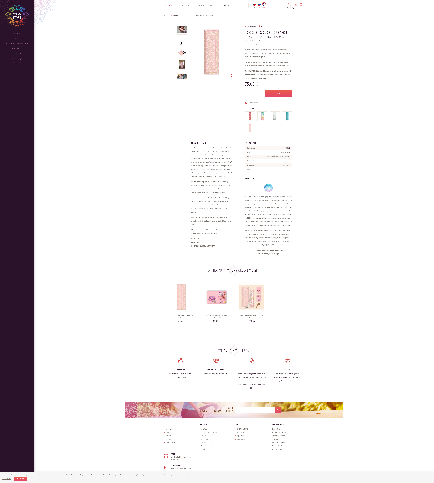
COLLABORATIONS (242, 429)
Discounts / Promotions (17, 44)
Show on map (175, 459)
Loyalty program (277, 449)
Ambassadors (241, 439)
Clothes (203, 443)
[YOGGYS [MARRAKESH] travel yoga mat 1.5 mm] (287, 116)
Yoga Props (199, 5)
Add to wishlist (252, 26)
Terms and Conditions (278, 436)
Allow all (20, 479)
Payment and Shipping (279, 432)
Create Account (170, 443)
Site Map (168, 432)
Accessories (184, 5)
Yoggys (17, 39)
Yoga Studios (240, 432)
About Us (17, 54)
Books (203, 449)
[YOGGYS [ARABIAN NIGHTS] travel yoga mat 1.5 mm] (250, 116)
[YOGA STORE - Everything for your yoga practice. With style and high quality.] (17, 16)
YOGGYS (287, 148)
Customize (6, 479)
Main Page (169, 429)
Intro (17, 34)
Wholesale (275, 439)
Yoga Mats (170, 5)
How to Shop (276, 429)
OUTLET (212, 5)
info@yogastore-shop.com (183, 468)
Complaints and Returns (279, 443)
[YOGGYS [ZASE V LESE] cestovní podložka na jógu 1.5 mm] (275, 116)
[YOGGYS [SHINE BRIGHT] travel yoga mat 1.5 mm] (262, 116)
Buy (279, 93)
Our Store (168, 436)
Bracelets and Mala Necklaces (209, 432)
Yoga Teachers (241, 436)
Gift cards (223, 5)
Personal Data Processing (279, 446)
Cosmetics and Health (207, 446)
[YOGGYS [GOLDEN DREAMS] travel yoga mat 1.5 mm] (250, 128)
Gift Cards (204, 436)
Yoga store (167, 15)
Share (262, 26)
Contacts (17, 49)
